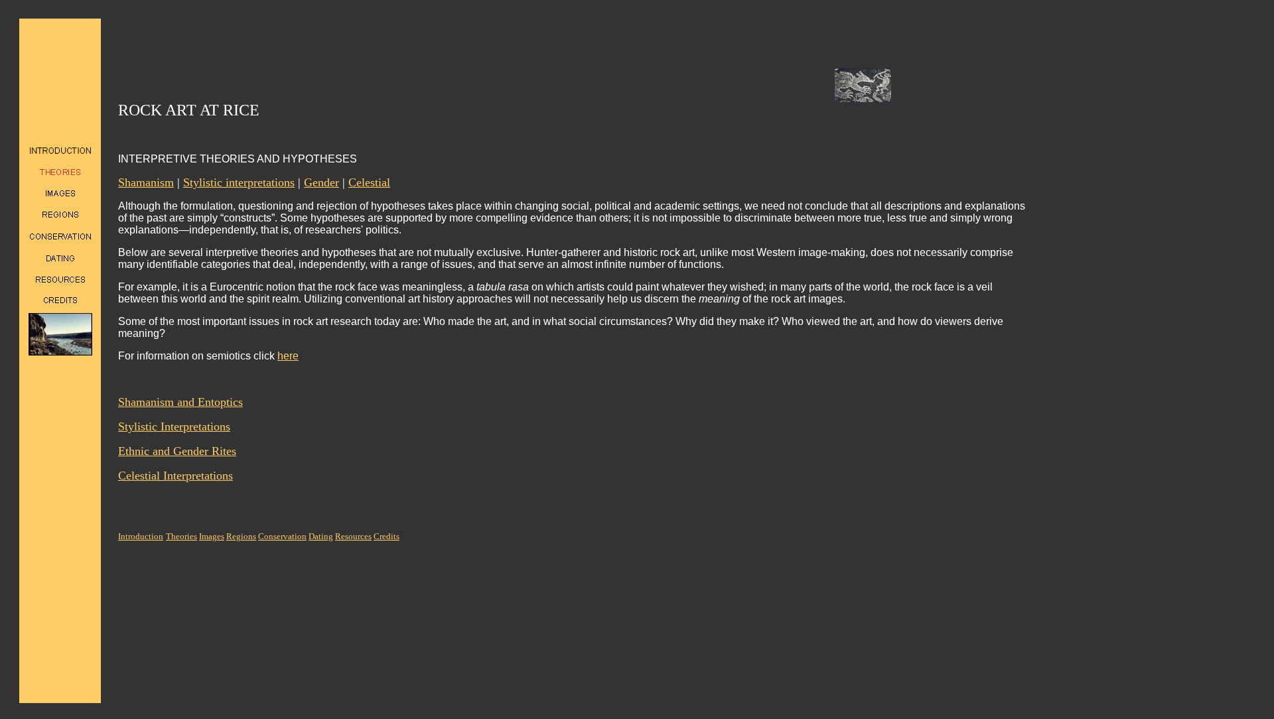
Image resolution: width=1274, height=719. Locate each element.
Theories (181, 536)
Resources (353, 536)
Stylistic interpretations (239, 182)
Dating (321, 536)
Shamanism (146, 182)
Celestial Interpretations (175, 475)
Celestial (369, 182)
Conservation (282, 536)
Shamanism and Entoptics (180, 402)
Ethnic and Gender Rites (177, 451)
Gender (321, 182)
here (288, 355)
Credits (386, 536)
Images (211, 536)
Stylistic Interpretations (174, 426)
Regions (241, 536)
